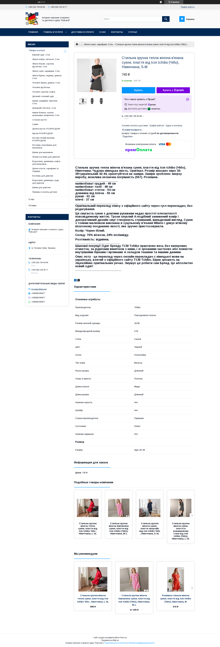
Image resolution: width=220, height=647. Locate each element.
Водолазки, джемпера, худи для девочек (45, 181)
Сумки (35, 124)
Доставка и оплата (82, 32)
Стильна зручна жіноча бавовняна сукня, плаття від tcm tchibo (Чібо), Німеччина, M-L (119, 528)
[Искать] (166, 19)
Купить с (168, 90)
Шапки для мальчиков (42, 152)
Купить (138, 90)
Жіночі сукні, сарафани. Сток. (98, 44)
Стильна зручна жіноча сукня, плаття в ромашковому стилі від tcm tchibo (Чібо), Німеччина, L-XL (181, 531)
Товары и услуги (53, 32)
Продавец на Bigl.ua (110, 640)
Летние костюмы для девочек (46, 157)
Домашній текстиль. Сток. (44, 108)
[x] (78, 280)
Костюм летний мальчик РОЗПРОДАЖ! (43, 139)
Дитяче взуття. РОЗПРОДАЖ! (46, 129)
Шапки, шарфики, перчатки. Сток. (45, 102)
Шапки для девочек (41, 187)
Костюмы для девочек (42, 176)
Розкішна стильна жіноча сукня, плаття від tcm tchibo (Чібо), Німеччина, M (176, 598)
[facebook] (75, 280)
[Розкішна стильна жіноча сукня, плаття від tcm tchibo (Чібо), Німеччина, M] (175, 577)
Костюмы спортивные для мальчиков (44, 146)
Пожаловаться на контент (115, 643)
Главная (33, 32)
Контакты (117, 32)
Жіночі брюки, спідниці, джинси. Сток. (47, 76)
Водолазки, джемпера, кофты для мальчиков (46, 162)
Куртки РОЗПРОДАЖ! (42, 133)
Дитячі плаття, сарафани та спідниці (45, 169)
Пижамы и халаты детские (44, 192)
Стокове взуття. (39, 120)
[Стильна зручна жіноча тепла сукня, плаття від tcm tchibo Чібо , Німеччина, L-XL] (87, 505)
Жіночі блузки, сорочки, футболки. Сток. (43, 65)
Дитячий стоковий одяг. (43, 96)
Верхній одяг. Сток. (41, 55)
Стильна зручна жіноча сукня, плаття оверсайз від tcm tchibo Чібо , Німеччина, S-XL (150, 528)
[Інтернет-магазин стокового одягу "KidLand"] (32, 24)
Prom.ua (123, 638)
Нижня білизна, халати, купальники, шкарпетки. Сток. (46, 113)
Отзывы (32, 205)
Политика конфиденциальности (141, 643)
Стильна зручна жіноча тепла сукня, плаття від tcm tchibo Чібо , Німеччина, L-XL (88, 528)
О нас (102, 32)
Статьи (132, 32)
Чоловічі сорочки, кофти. (44, 92)
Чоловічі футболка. (41, 87)
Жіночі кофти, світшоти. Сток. (46, 59)
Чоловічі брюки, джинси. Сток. (46, 83)
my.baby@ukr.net (38, 289)
